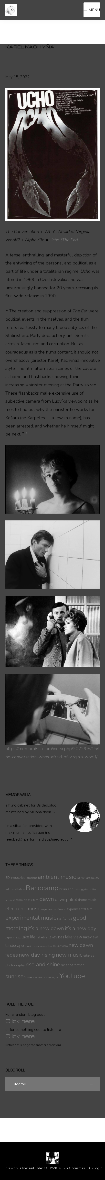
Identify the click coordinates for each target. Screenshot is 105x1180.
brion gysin (81, 889)
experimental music (30, 918)
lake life (28, 937)
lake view (73, 937)
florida (67, 918)
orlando (88, 955)
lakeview (90, 937)
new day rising (37, 955)
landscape (14, 945)
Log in (98, 1168)
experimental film (79, 909)
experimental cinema (53, 909)
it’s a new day (80, 928)
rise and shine (43, 964)
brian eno (66, 889)
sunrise (14, 976)
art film (81, 878)
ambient (31, 878)
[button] (52, 1084)
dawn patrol (66, 899)
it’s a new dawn (46, 928)
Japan (9, 937)
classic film (31, 900)
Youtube (72, 976)
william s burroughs (46, 977)
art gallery (92, 878)
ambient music (57, 877)
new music (69, 955)
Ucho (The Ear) (63, 240)
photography (15, 965)
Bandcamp (42, 888)
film (59, 919)
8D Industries (15, 877)
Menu (94, 10)
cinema (18, 900)
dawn (46, 899)
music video (60, 946)
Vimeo (29, 977)
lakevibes (56, 937)
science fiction (72, 965)
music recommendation (38, 946)
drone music (87, 900)
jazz (18, 937)
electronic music (23, 908)
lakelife (42, 937)
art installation (15, 889)
